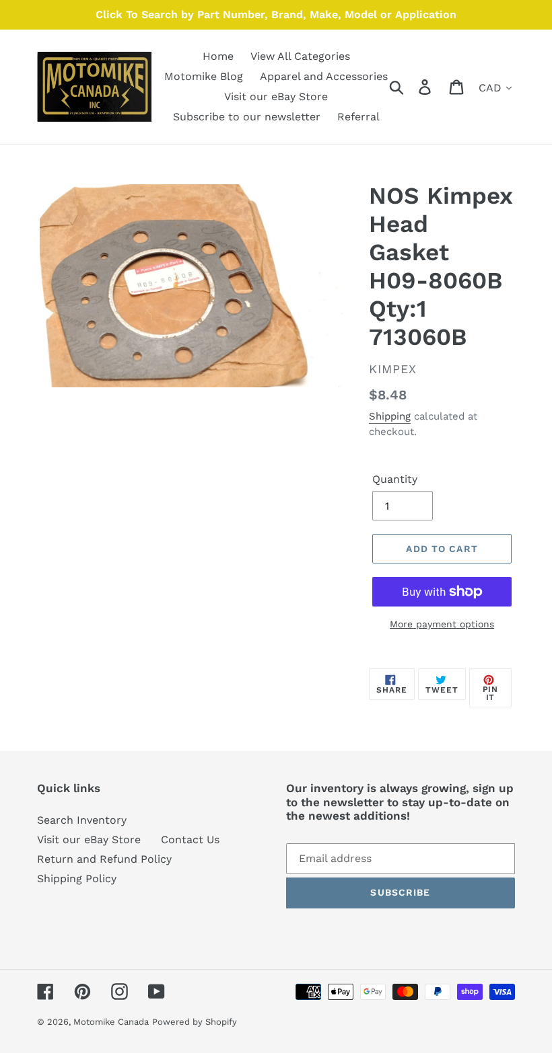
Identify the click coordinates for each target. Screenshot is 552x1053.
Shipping (390, 416)
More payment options (442, 624)
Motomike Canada (111, 1022)
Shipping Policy (76, 878)
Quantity (394, 479)
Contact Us (190, 839)
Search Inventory (82, 820)
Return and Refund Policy (104, 859)
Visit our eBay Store (89, 839)
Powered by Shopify (194, 1022)
